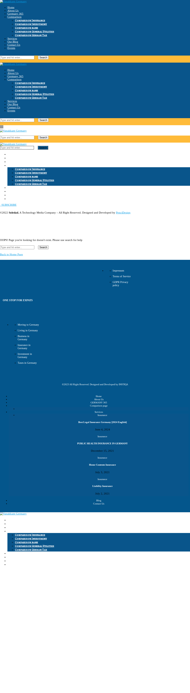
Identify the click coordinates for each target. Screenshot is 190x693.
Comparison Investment (31, 24)
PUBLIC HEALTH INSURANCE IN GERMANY (102, 443)
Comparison (14, 16)
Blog (98, 500)
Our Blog (12, 41)
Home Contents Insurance (102, 464)
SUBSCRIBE (8, 204)
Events (11, 47)
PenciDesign (123, 212)
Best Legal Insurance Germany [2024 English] (102, 422)
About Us (13, 10)
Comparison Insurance (30, 20)
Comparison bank (26, 28)
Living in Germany (28, 330)
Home (10, 7)
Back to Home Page (11, 254)
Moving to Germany (28, 324)
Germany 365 (15, 13)
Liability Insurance (102, 486)
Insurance (102, 415)
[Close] (1, 60)
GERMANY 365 (99, 402)
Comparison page (99, 405)
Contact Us (13, 44)
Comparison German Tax (31, 35)
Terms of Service (122, 276)
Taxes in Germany (27, 363)
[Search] (1, 53)
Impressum (118, 270)
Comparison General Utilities (34, 31)
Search (43, 57)
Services (12, 38)
